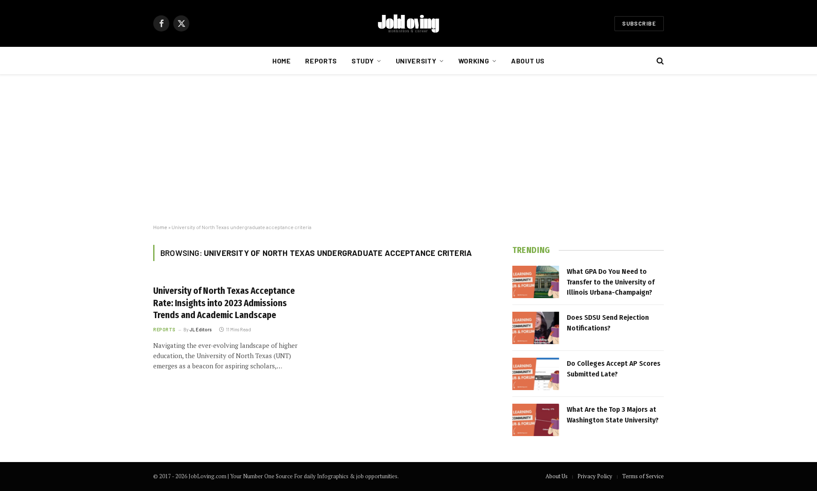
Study (362, 61)
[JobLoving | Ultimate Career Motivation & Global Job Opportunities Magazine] (408, 23)
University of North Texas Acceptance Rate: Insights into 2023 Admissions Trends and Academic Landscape (224, 303)
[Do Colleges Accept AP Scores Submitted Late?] (535, 374)
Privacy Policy (594, 476)
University (416, 61)
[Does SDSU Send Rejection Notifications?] (535, 328)
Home (281, 61)
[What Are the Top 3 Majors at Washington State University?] (535, 420)
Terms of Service (643, 476)
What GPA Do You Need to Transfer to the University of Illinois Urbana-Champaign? (610, 282)
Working (473, 61)
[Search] (659, 61)
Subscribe (639, 23)
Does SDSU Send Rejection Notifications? (608, 322)
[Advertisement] (408, 149)
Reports (321, 61)
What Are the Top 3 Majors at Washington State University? (613, 414)
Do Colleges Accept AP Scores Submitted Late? (613, 368)
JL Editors (200, 329)
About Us (528, 61)
